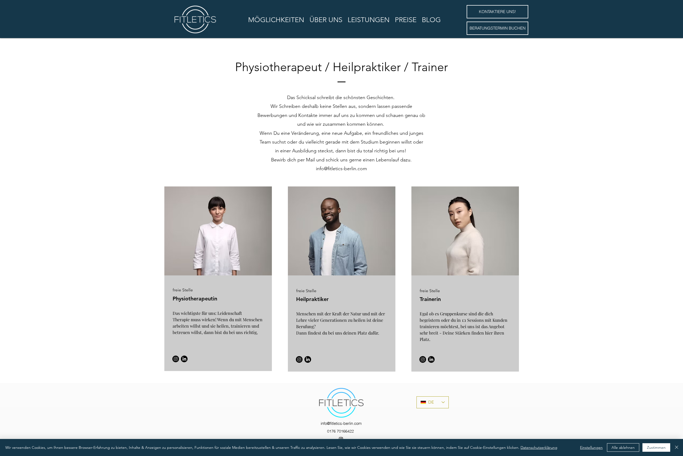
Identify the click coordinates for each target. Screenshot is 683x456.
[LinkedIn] (184, 359)
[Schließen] (676, 447)
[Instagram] (175, 359)
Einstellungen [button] (591, 447)
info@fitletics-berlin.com (341, 169)
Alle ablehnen (623, 447)
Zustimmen (656, 447)
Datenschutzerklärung (539, 447)
